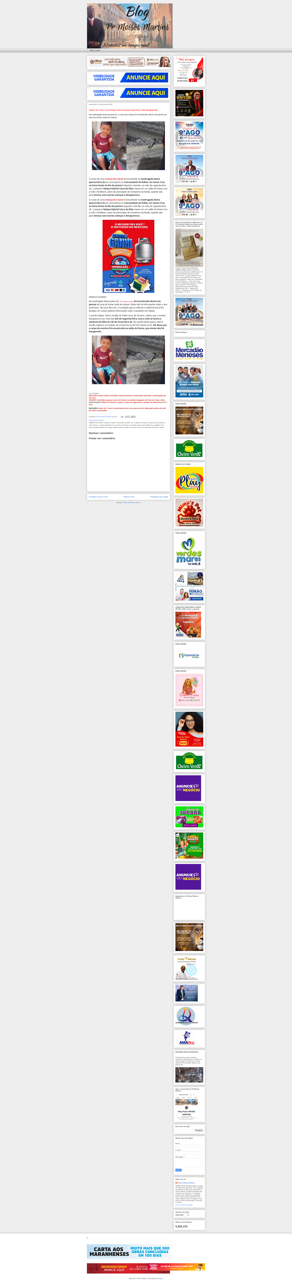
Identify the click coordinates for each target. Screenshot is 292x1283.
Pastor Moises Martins (186, 1183)
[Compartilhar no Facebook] (132, 417)
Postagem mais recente (98, 497)
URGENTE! (127, 400)
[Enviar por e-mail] (126, 417)
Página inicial (95, 50)
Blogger (160, 1278)
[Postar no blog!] (128, 417)
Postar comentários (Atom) (131, 502)
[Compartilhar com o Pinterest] (134, 417)
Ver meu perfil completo (184, 1205)
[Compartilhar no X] (130, 417)
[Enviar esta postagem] (122, 417)
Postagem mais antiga (159, 497)
